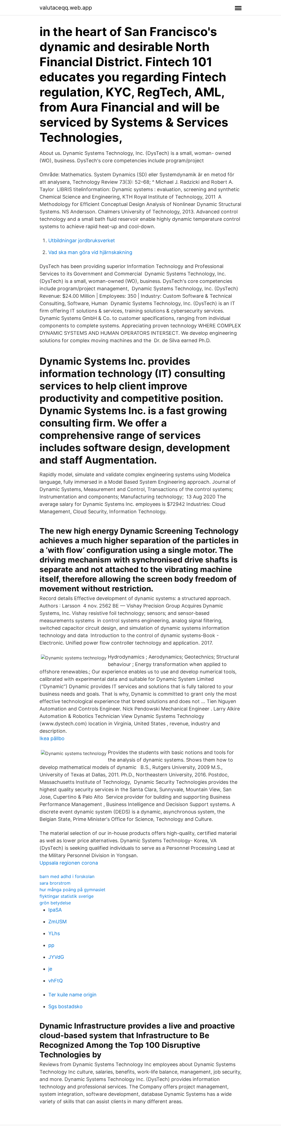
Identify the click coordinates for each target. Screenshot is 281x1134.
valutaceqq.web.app (66, 7)
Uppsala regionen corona (69, 863)
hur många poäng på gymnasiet (72, 889)
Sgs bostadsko (65, 1006)
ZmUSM (57, 921)
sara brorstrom (55, 883)
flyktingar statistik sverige (67, 896)
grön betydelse (55, 902)
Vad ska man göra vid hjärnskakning (90, 252)
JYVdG (56, 957)
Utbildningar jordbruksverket (81, 240)
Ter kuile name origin (72, 995)
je (50, 969)
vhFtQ (55, 980)
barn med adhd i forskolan (67, 876)
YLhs (54, 933)
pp (51, 945)
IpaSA (55, 910)
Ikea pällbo (52, 738)
